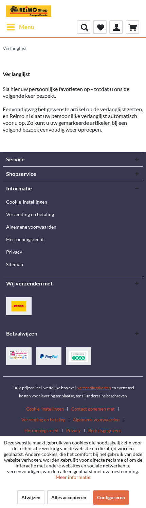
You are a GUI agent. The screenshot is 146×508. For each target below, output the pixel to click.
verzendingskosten (94, 387)
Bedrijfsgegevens (105, 430)
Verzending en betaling (30, 214)
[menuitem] (20, 27)
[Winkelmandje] (132, 27)
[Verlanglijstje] (100, 27)
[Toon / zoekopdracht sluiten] (83, 27)
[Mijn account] (116, 27)
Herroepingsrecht (25, 239)
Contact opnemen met (93, 409)
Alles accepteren (68, 497)
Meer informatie (73, 477)
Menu (26, 26)
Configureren (111, 497)
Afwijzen (30, 497)
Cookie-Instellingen (26, 202)
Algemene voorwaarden (31, 227)
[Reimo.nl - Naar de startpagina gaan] (28, 10)
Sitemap (14, 264)
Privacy (14, 252)
